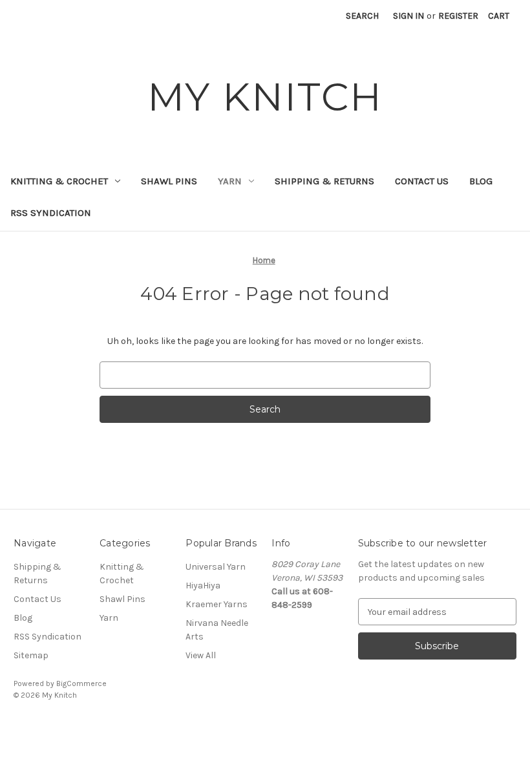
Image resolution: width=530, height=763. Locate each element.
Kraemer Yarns (217, 604)
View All (201, 655)
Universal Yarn (216, 566)
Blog (481, 181)
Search (362, 15)
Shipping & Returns (324, 181)
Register (458, 15)
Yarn (230, 181)
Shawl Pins (169, 181)
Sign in (408, 15)
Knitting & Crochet (59, 181)
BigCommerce (81, 683)
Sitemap (31, 655)
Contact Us (422, 181)
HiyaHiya (203, 585)
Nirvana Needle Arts (217, 630)
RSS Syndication (50, 213)
